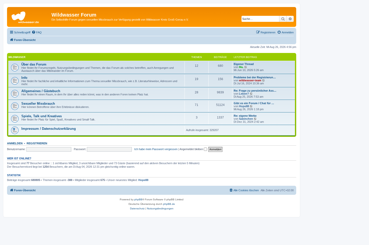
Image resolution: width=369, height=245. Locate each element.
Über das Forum (33, 64)
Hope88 (244, 106)
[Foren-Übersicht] (29, 16)
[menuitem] (37, 32)
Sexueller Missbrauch (38, 103)
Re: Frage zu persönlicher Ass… (255, 90)
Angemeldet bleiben (191, 149)
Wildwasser (16, 57)
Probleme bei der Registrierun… (255, 77)
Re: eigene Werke (245, 115)
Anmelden (15, 143)
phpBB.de (169, 204)
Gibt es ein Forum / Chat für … (254, 103)
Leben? (244, 93)
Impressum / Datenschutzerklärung (48, 129)
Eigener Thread (244, 64)
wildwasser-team (250, 80)
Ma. (241, 67)
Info (24, 78)
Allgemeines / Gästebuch (40, 91)
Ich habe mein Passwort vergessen (155, 149)
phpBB (138, 199)
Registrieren (37, 143)
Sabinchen (246, 118)
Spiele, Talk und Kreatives (41, 116)
